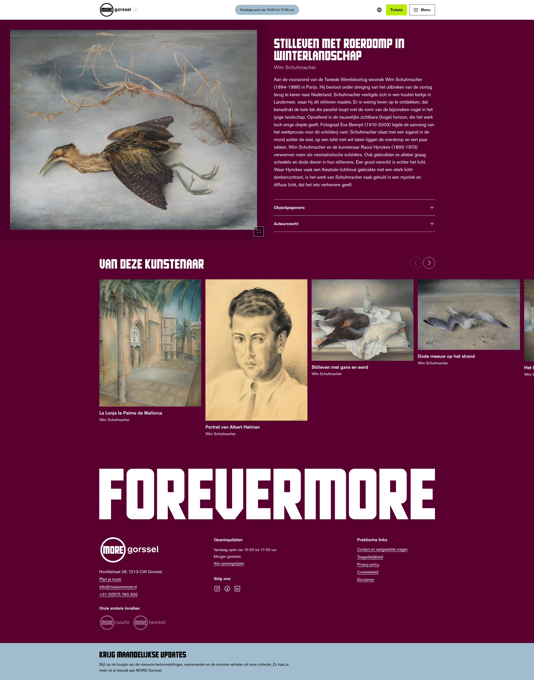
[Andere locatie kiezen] (136, 10)
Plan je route (110, 579)
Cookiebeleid (367, 572)
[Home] (115, 10)
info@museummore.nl (118, 586)
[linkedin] (237, 588)
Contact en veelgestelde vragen (382, 549)
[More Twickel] (149, 622)
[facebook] (227, 588)
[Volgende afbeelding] (429, 263)
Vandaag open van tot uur (267, 10)
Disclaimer (365, 579)
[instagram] (217, 588)
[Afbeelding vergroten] (133, 130)
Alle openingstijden (229, 563)
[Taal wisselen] (379, 10)
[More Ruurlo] (114, 622)
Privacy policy (368, 564)
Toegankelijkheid (370, 556)
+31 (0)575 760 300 (118, 594)
